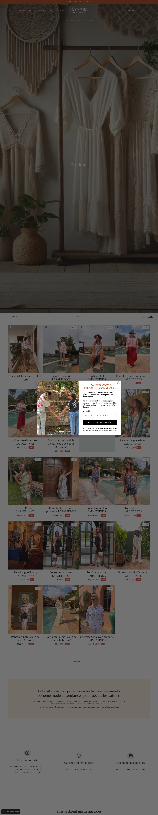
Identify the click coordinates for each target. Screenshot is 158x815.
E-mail (86, 411)
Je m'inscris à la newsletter (100, 422)
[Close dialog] (118, 383)
